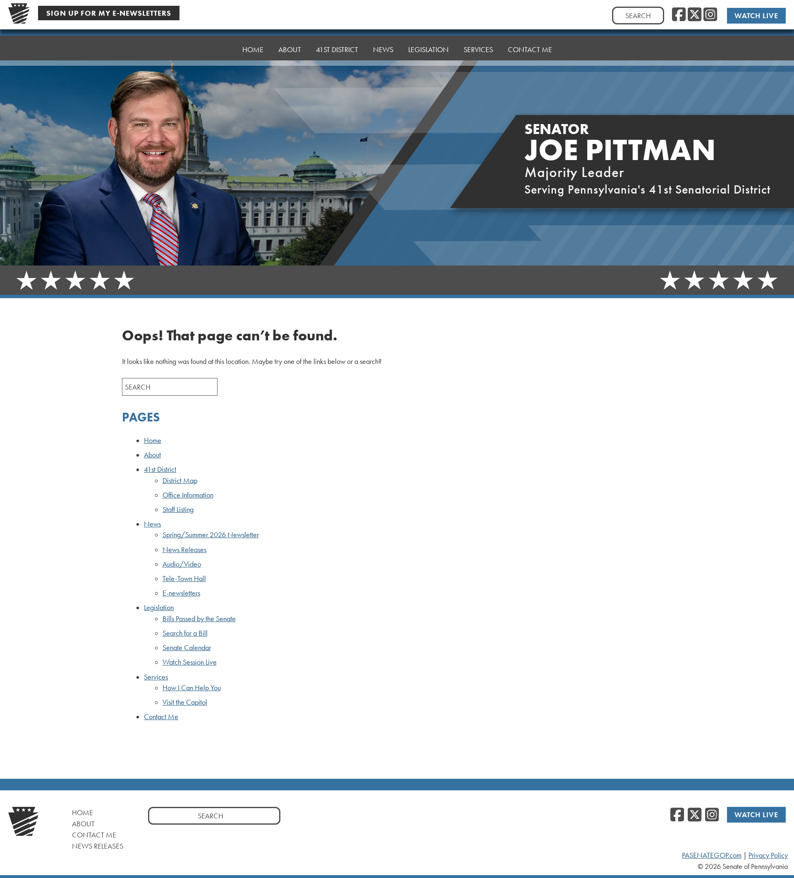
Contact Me (530, 49)
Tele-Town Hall (184, 578)
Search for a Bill (185, 633)
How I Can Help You (192, 687)
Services (156, 677)
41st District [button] (337, 49)
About (289, 49)
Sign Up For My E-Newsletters (108, 13)
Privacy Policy (768, 855)
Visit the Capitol (185, 702)
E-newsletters (181, 593)
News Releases (184, 549)
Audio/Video (182, 564)
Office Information (188, 495)
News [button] (383, 49)
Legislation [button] (428, 49)
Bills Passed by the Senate (199, 618)
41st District (160, 469)
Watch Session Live (190, 662)
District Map (180, 480)
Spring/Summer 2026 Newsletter (211, 534)
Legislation (159, 607)
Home (252, 49)
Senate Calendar (187, 647)
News (152, 524)
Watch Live (756, 15)
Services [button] (478, 49)
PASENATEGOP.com (711, 855)
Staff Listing (178, 509)
